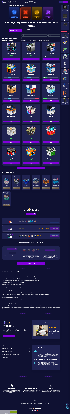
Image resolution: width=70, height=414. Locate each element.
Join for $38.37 (54, 235)
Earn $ (35, 403)
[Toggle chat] (67, 404)
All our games (32, 406)
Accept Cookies (13, 412)
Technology (29, 40)
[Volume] (48, 2)
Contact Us (40, 405)
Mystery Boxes (10, 2)
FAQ (45, 403)
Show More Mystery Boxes (31, 167)
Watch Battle (54, 221)
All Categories (26, 406)
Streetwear (40, 40)
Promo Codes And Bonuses (42, 406)
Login (60, 1)
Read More (5, 357)
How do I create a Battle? (24, 242)
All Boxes (23, 40)
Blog (48, 403)
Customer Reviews (31, 2)
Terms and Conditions (33, 405)
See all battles (31, 263)
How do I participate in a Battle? (37, 242)
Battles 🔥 (14, 2)
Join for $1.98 (55, 228)
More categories (46, 40)
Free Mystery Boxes (35, 2)
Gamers (34, 40)
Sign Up (65, 1)
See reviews (26, 30)
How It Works (26, 2)
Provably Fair (29, 403)
